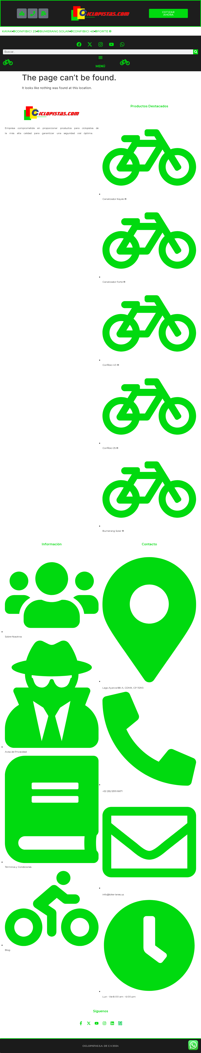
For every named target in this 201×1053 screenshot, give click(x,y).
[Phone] (32, 13)
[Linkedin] (112, 1023)
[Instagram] (100, 44)
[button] (100, 57)
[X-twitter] (90, 44)
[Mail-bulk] (43, 13)
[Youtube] (111, 44)
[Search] (195, 51)
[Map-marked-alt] (22, 13)
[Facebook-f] (81, 1023)
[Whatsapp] (122, 44)
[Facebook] (79, 44)
